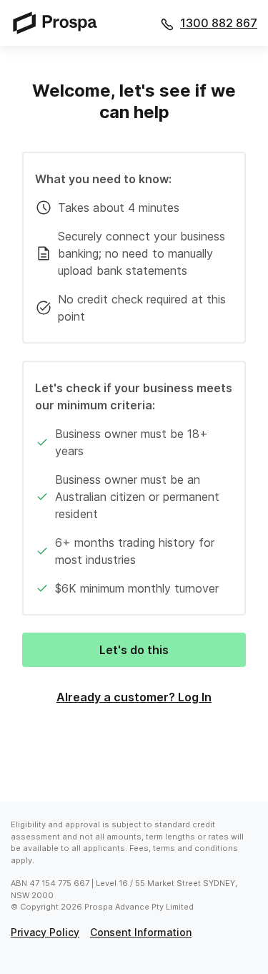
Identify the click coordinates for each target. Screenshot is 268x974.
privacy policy (45, 932)
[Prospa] (59, 22)
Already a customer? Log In (134, 697)
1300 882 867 (218, 23)
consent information (141, 932)
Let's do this (134, 650)
